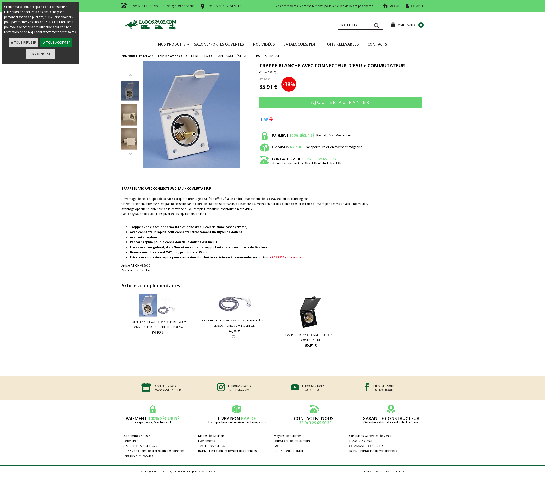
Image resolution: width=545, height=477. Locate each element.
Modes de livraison (211, 436)
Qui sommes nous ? (136, 436)
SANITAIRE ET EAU (197, 56)
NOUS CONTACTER (362, 441)
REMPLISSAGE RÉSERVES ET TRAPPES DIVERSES (247, 56)
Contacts (377, 44)
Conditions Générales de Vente (370, 436)
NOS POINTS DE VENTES (223, 6)
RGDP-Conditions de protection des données (153, 451)
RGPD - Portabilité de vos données (373, 451)
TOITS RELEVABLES (342, 44)
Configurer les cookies (137, 456)
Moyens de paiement (288, 436)
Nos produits (171, 44)
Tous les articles (169, 56)
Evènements (206, 441)
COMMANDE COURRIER (366, 446)
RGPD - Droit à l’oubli (288, 451)
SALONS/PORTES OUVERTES (219, 44)
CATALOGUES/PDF (299, 44)
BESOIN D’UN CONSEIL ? (161, 6)
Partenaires (130, 441)
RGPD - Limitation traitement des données (227, 451)
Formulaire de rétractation (292, 441)
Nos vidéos (264, 44)
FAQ (277, 446)
